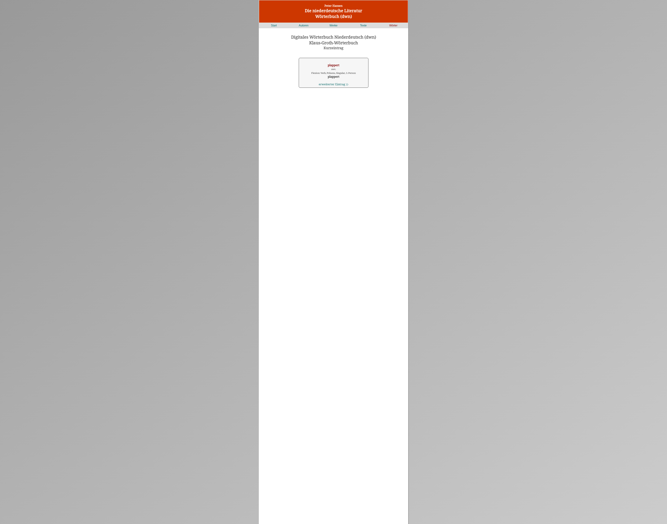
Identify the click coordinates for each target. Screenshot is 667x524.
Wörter (393, 25)
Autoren (303, 25)
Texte (363, 25)
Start (274, 25)
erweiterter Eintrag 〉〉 (333, 84)
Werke (333, 25)
